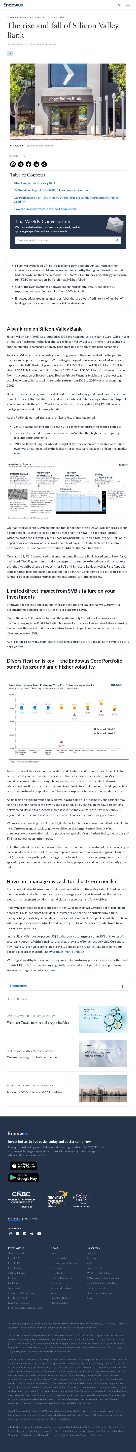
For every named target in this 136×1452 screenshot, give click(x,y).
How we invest (16, 1253)
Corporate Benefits (18, 1302)
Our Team (56, 1268)
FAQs (90, 1263)
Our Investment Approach (65, 1263)
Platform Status (59, 1302)
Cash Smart (14, 1282)
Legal (90, 1297)
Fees (53, 1253)
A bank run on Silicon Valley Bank (35, 183)
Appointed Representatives (102, 1282)
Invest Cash (14, 1268)
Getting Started (59, 1258)
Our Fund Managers (61, 1278)
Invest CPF (14, 1258)
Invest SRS (14, 1263)
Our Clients (57, 1273)
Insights (91, 1253)
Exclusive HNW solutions (21, 1292)
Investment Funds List (71, 951)
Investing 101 (94, 1268)
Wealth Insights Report (100, 1273)
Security (55, 1292)
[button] (128, 4)
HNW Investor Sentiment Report (105, 1278)
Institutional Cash (18, 1297)
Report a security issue (99, 1292)
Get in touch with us (98, 1287)
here (52, 970)
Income (12, 1278)
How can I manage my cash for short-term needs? (45, 209)
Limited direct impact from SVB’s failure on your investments (53, 190)
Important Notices (60, 1297)
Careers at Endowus (61, 1287)
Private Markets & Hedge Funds (25, 1307)
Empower (92, 1258)
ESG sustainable (17, 1273)
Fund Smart (14, 1287)
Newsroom (56, 1282)
